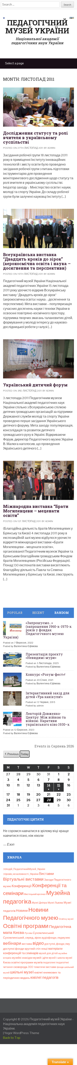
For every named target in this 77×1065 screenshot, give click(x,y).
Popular (14, 613)
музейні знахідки (22, 957)
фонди (60, 967)
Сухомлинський (43, 933)
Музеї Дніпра (39, 902)
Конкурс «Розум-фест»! (45, 674)
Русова (28, 933)
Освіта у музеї (66, 918)
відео (38, 943)
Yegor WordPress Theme (21, 1033)
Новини (22, 910)
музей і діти (40, 957)
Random (61, 613)
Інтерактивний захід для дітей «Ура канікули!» (47, 695)
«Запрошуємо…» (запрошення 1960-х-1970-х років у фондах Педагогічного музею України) (37, 630)
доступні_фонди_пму (57, 944)
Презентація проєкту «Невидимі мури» (44, 656)
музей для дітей (48, 953)
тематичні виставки (45, 967)
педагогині (49, 962)
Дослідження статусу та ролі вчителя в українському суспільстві (35, 137)
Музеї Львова (55, 902)
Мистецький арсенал (35, 894)
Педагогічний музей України (37, 27)
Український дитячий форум (35, 384)
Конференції (22, 886)
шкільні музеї (22, 972)
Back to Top (11, 1037)
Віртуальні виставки (23, 879)
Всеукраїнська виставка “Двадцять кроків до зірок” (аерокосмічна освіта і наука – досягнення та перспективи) (37, 261)
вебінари (12, 943)
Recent (38, 613)
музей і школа (57, 957)
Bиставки (46, 873)
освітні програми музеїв (27, 962)
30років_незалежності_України (21, 874)
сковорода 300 (23, 967)
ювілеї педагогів (44, 977)
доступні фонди (13, 948)
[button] (11, 754)
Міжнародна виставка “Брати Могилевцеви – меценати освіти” (35, 511)
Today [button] (25, 754)
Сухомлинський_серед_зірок (22, 937)
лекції (44, 948)
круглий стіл (32, 948)
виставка (27, 944)
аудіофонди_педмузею (55, 937)
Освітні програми (25, 926)
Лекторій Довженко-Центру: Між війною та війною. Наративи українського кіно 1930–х (48, 719)
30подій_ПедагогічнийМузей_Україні (24, 869)
